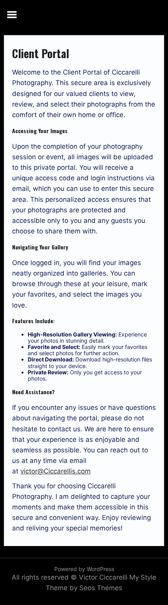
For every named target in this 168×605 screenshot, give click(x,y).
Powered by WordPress (84, 569)
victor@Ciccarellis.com (55, 471)
